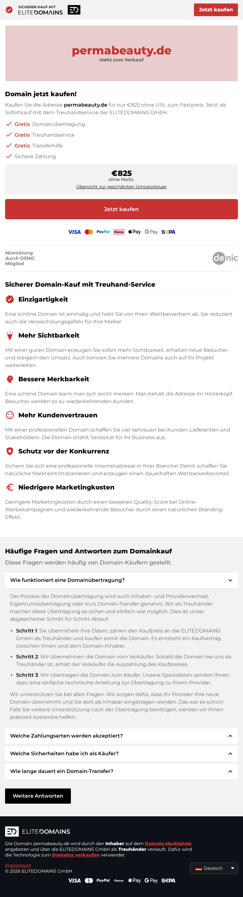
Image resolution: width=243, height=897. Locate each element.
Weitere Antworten (38, 796)
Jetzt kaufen (216, 10)
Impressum (18, 865)
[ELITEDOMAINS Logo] (100, 832)
